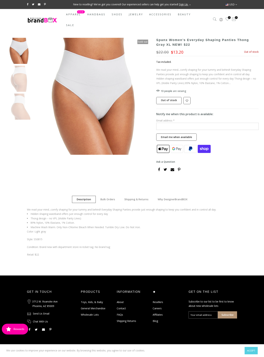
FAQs (120, 314)
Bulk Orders (107, 199)
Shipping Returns (126, 321)
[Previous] (40, 96)
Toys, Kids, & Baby (92, 302)
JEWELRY (136, 14)
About (120, 302)
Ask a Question (165, 161)
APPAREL (75, 13)
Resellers (158, 302)
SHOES (117, 14)
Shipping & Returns (136, 199)
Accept (251, 350)
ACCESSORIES (160, 14)
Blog (155, 321)
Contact (121, 308)
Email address (165, 120)
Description (84, 199)
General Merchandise (93, 308)
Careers (157, 308)
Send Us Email (41, 313)
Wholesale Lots (90, 314)
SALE (70, 25)
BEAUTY (184, 14)
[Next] (144, 96)
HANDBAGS (96, 14)
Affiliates (158, 314)
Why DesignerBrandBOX (172, 199)
